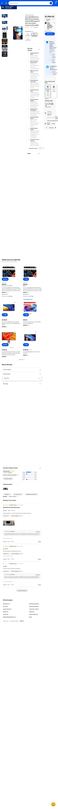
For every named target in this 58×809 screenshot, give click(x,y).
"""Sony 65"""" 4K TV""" (34, 609)
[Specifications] (40, 374)
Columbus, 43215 (49, 100)
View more (21, 359)
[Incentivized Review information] (11, 538)
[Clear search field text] (48, 3)
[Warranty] (39, 378)
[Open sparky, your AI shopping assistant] (53, 804)
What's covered (52, 47)
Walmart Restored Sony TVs (9, 617)
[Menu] (2, 3)
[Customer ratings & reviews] (40, 467)
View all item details (33, 148)
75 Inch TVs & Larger (33, 614)
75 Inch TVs (5, 614)
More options (48, 106)
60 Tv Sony (5, 606)
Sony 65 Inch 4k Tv (7, 609)
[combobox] (30, 3)
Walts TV (49, 114)
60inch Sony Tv (6, 603)
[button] (18, 35)
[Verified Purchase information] (17, 505)
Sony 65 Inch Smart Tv (34, 603)
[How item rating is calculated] (17, 475)
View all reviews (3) (22, 590)
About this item (7, 364)
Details (53, 123)
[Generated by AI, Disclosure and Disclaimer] (43, 148)
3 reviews (10, 472)
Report (39, 541)
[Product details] (40, 369)
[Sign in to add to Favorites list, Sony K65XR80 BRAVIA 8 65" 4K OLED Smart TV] (36, 332)
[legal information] (53, 19)
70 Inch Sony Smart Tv (34, 606)
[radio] (28, 35)
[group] (31, 27)
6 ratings (35, 27)
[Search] (51, 3)
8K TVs (30, 617)
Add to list (51, 127)
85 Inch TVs (5, 611)
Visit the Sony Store (29, 15)
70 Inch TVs (31, 611)
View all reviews (8, 478)
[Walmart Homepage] (6, 3)
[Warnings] (40, 384)
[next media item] (19, 34)
